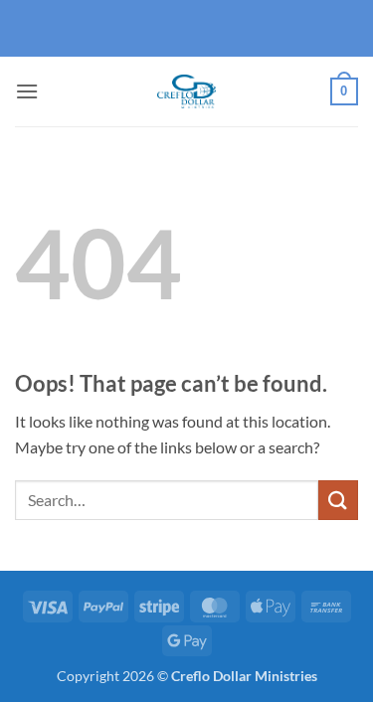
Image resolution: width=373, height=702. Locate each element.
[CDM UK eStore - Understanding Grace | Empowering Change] (187, 91)
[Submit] (338, 499)
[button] (27, 91)
